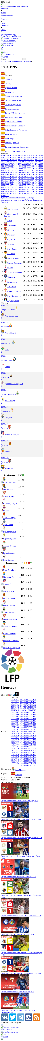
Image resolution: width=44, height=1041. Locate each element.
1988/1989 (30, 170)
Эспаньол (11, 235)
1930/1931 (30, 194)
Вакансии (10, 36)
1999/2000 (22, 166)
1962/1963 (39, 181)
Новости (4, 9)
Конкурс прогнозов (9, 34)
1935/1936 (30, 191)
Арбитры (28, 200)
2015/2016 (13, 160)
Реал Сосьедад (13, 258)
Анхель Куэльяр (9, 546)
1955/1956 (13, 185)
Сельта (10, 268)
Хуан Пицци (8, 525)
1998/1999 (30, 166)
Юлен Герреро (9, 553)
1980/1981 (13, 174)
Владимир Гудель (10, 504)
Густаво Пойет (9, 598)
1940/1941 (13, 191)
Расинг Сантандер (14, 263)
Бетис (9, 221)
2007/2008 (38, 162)
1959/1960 (22, 183)
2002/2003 (39, 164)
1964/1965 (22, 181)
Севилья (10, 230)
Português (24, 6)
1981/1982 (5, 174)
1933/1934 (5, 194)
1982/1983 (39, 172)
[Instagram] (28, 1020)
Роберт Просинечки (11, 641)
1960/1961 (13, 183)
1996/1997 (5, 168)
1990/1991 (13, 170)
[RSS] (36, 1020)
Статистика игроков (9, 200)
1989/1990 (22, 170)
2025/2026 (13, 155)
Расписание (12, 198)
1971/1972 (5, 179)
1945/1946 (13, 189)
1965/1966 (13, 181)
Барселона (11, 225)
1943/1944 (30, 189)
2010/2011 (13, 162)
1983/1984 (30, 172)
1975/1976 (13, 177)
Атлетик (10, 244)
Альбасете (11, 287)
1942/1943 (39, 189)
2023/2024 (30, 155)
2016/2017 (5, 160)
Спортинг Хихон (14, 291)
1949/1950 (22, 187)
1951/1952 (5, 187)
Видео (3, 23)
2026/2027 (5, 155)
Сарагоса (11, 240)
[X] (12, 1020)
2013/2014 (30, 160)
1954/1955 (22, 185)
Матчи (3, 13)
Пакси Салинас (9, 634)
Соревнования (7, 15)
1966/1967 (5, 181)
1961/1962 (5, 183)
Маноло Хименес (10, 619)
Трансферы (37, 200)
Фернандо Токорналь (11, 648)
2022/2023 (39, 155)
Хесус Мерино (9, 612)
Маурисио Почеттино (12, 577)
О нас (3, 36)
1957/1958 (39, 183)
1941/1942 (5, 191)
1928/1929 (5, 196)
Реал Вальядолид (14, 296)
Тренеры (21, 200)
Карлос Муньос (9, 539)
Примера (27, 61)
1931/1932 (22, 194)
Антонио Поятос (10, 627)
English (11, 6)
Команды (4, 19)
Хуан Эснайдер (9, 518)
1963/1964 (30, 181)
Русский (4, 6)
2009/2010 (22, 162)
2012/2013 (39, 160)
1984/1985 (22, 172)
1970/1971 (13, 179)
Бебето (6, 511)
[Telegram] (20, 1020)
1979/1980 (22, 174)
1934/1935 (39, 191)
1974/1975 (22, 177)
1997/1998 (39, 166)
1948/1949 (30, 187)
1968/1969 (30, 179)
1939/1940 (22, 191)
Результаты (21, 198)
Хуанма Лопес (9, 584)
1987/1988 (39, 170)
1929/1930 (39, 194)
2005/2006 (13, 164)
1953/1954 (30, 185)
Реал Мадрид (12, 209)
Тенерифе (11, 277)
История (4, 202)
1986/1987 (5, 172)
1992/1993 (39, 168)
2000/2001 (13, 166)
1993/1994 (30, 168)
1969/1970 (22, 179)
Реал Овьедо (12, 249)
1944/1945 (22, 189)
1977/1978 (39, 174)
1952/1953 (39, 185)
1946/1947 (5, 189)
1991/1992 (5, 170)
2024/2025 (22, 155)
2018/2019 (30, 158)
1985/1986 (13, 172)
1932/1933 (13, 194)
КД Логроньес (13, 301)
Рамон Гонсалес (9, 605)
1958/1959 (30, 183)
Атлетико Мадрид (14, 272)
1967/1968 (39, 179)
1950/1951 (13, 187)
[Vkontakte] (4, 1020)
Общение (4, 25)
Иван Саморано (9, 482)
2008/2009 (30, 162)
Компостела (12, 282)
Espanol (17, 6)
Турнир (4, 198)
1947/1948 (39, 187)
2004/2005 (22, 164)
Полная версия (7, 43)
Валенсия (11, 254)
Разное (3, 30)
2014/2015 (22, 160)
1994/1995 (22, 168)
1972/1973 (39, 177)
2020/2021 (13, 158)
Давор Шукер (8, 496)
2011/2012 (5, 162)
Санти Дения (8, 591)
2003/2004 (30, 164)
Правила (17, 36)
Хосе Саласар (8, 560)
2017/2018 (39, 158)
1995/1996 (13, 168)
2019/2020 (22, 158)
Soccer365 (5, 61)
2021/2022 (5, 158)
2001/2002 (5, 166)
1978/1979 (30, 174)
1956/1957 (5, 185)
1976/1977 (5, 177)
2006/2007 (5, 164)
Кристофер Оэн (9, 532)
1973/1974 (30, 177)
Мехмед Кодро (9, 489)
